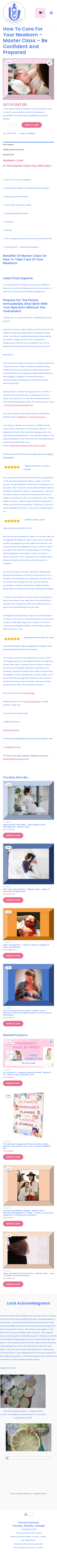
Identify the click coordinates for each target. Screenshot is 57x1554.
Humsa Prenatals (32, 701)
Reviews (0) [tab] (8, 154)
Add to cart (32, 125)
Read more (13, 1083)
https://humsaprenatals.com (19, 405)
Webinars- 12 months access (31, 417)
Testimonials (28, 693)
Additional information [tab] (13, 149)
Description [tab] (8, 144)
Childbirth (31, 133)
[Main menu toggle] (51, 13)
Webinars (11, 747)
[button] (49, 63)
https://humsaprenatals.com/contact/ (27, 445)
